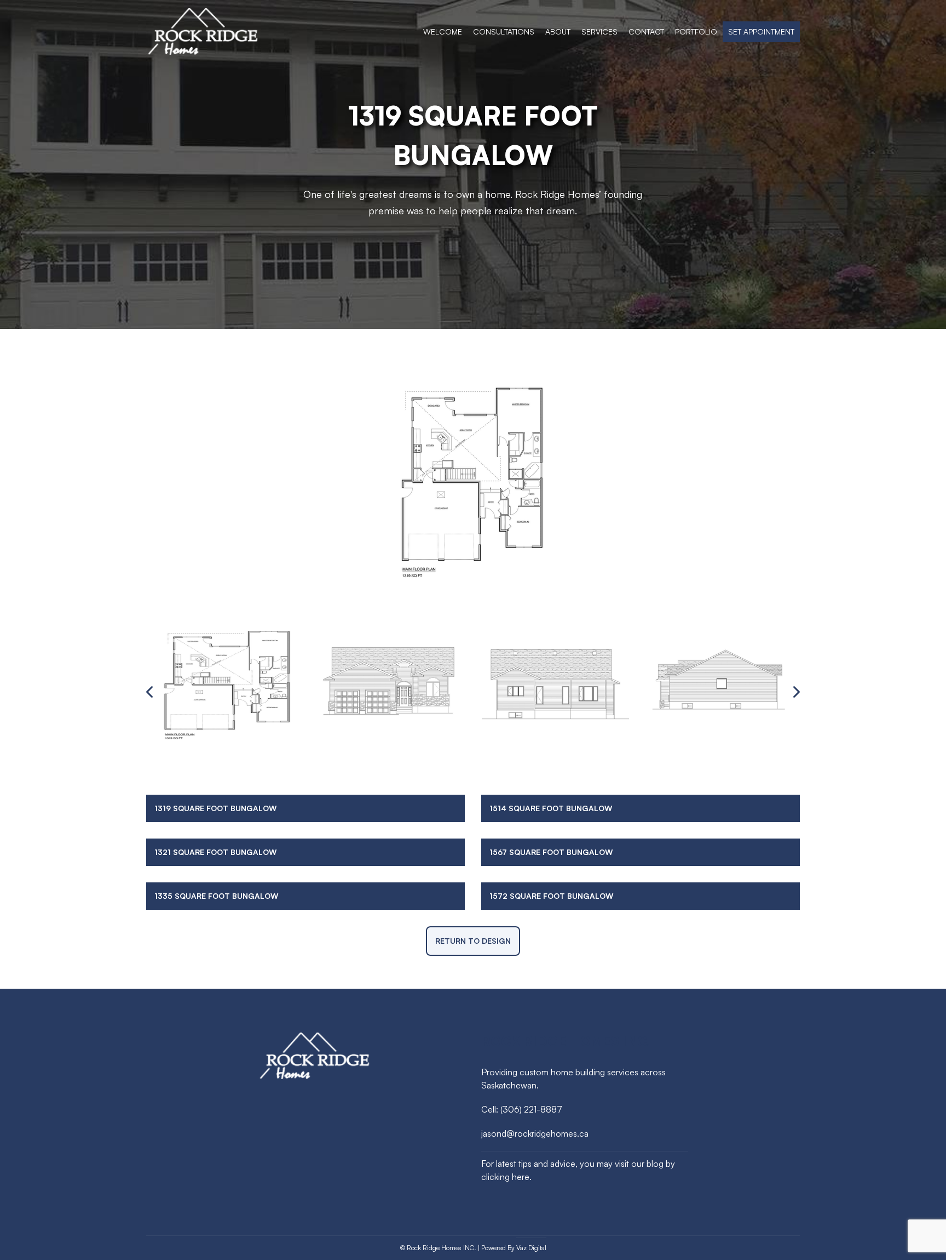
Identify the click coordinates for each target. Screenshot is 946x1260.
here (520, 1176)
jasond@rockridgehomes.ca (535, 1133)
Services (599, 31)
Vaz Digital (531, 1248)
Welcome (442, 31)
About (557, 31)
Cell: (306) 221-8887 (521, 1109)
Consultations (503, 31)
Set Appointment (761, 31)
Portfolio (696, 31)
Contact (646, 31)
